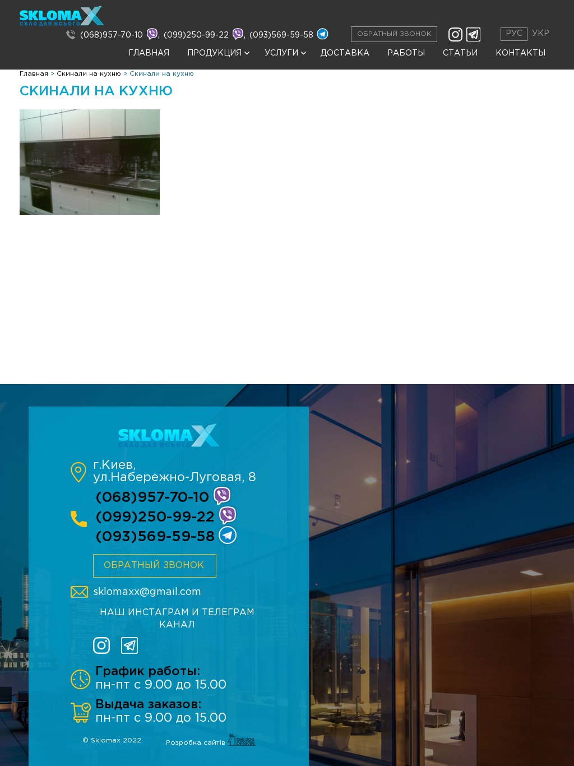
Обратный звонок (394, 34)
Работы (406, 53)
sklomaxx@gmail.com (147, 592)
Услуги (281, 53)
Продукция (214, 53)
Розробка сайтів (197, 743)
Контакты (520, 53)
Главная (148, 53)
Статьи (460, 53)
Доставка (345, 53)
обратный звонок (154, 565)
